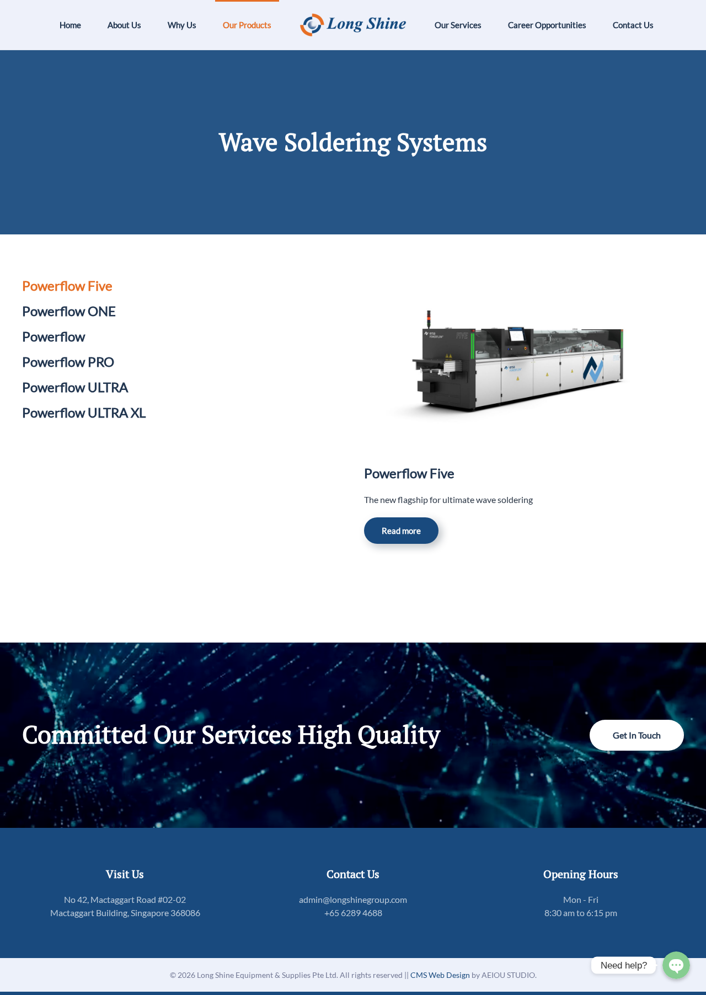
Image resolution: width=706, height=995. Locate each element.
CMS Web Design (441, 975)
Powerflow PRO (68, 362)
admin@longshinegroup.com (353, 899)
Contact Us (633, 25)
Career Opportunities (547, 25)
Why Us (182, 25)
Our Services (458, 25)
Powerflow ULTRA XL (84, 412)
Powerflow (53, 336)
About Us (124, 25)
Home (70, 25)
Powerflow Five (67, 285)
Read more (401, 531)
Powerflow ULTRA (75, 387)
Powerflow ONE (69, 311)
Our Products (247, 25)
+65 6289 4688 (353, 912)
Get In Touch (637, 735)
